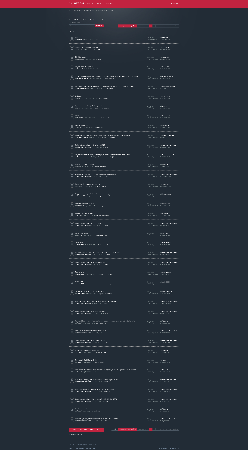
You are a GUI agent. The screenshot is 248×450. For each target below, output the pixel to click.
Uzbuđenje (79, 96)
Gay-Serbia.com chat (101, 235)
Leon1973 (80, 98)
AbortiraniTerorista (84, 147)
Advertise (71, 445)
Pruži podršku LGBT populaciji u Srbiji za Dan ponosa (95, 389)
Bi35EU (79, 215)
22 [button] (170, 26)
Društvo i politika (99, 362)
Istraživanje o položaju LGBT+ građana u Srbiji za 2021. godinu (98, 252)
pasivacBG (80, 59)
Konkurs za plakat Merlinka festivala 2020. (90, 331)
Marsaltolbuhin (82, 79)
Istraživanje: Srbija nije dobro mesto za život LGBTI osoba (96, 418)
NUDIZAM (79, 282)
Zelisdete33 (81, 294)
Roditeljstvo (79, 272)
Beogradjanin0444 (83, 88)
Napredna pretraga (76, 22)
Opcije (115, 429)
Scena (98, 49)
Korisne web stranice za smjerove (87, 184)
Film (106, 303)
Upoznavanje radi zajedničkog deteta (89, 106)
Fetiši (77, 115)
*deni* (79, 39)
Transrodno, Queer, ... (101, 166)
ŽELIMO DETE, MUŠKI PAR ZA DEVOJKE (89, 291)
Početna (90, 4)
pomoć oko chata (81, 233)
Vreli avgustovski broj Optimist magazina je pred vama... (96, 174)
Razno (99, 59)
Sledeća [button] (175, 26)
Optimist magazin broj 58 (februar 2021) (90, 262)
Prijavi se (174, 3)
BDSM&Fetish (99, 127)
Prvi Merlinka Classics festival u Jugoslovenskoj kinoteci (96, 301)
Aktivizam (107, 254)
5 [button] (163, 26)
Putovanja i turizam (101, 186)
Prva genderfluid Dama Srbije (86, 360)
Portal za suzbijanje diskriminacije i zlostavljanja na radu (96, 379)
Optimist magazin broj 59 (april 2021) (89, 223)
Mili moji (78, 37)
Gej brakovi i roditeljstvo (108, 78)
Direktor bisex (80, 57)
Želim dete (79, 243)
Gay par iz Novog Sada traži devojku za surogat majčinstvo (97, 194)
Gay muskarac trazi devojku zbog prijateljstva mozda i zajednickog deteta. (102, 135)
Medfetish (80, 118)
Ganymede (80, 206)
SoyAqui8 (80, 69)
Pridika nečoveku (81, 409)
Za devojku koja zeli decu (84, 213)
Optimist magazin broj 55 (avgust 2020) (90, 340)
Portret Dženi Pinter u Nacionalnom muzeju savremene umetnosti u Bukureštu (105, 321)
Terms (95, 445)
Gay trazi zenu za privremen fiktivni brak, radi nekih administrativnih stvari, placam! (106, 76)
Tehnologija (100, 206)
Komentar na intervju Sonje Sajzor (88, 350)
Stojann (79, 186)
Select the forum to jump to (85, 430)
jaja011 (79, 235)
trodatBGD (80, 284)
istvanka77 (81, 196)
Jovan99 (79, 127)
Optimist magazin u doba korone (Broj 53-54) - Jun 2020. (96, 399)
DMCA (90, 445)
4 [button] (160, 26)
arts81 (79, 108)
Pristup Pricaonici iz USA (84, 203)
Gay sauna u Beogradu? (84, 67)
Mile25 (79, 167)
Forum (99, 4)
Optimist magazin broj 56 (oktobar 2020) (90, 311)
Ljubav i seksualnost (107, 88)
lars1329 (80, 49)
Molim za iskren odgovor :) (85, 164)
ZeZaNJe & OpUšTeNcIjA (105, 284)
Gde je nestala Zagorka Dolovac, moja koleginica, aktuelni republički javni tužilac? (105, 370)
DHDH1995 (80, 245)
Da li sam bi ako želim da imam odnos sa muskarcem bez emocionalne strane (104, 86)
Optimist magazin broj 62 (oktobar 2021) (90, 145)
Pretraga (109, 4)
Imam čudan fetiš (81, 125)
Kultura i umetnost (101, 323)
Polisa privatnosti (81, 445)
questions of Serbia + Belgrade (86, 47)
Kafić (97, 39)
